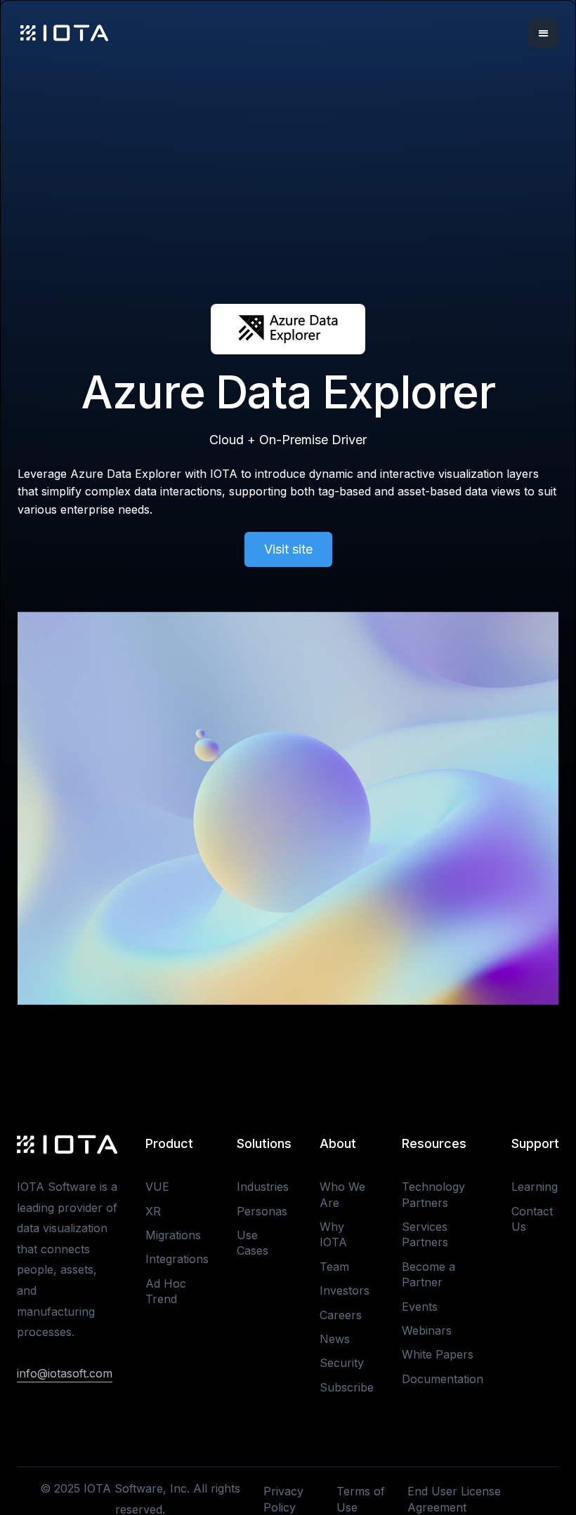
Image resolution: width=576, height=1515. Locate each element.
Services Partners (425, 1234)
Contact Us (532, 1219)
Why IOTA (333, 1234)
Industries (263, 1187)
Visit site (288, 549)
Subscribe (347, 1387)
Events (420, 1307)
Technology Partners (433, 1194)
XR (153, 1211)
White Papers (437, 1354)
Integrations (177, 1259)
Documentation (442, 1379)
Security (342, 1363)
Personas (262, 1211)
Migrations (173, 1235)
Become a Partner (428, 1274)
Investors (344, 1290)
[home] (64, 33)
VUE (157, 1187)
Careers (341, 1315)
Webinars (427, 1330)
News (335, 1339)
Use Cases (252, 1242)
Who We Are (342, 1194)
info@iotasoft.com (64, 1373)
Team (334, 1267)
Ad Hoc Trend (165, 1291)
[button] (543, 33)
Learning (534, 1187)
